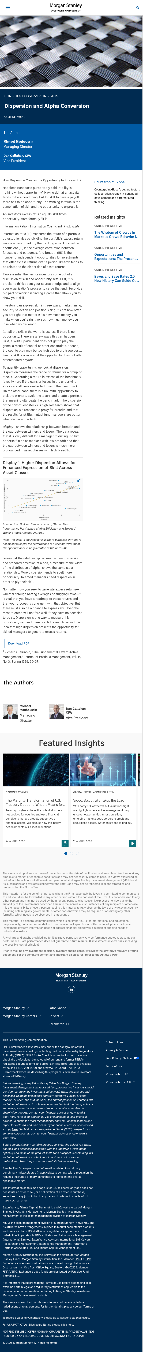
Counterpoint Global (110, 182)
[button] (65, 853)
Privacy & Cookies (117, 1050)
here (12, 1116)
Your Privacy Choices (120, 1058)
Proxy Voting (114, 1074)
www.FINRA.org (15, 1076)
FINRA (78, 1259)
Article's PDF (109, 955)
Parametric (56, 1024)
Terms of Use (114, 1066)
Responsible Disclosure (74, 1317)
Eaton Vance (57, 1008)
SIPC (88, 1259)
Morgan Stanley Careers (20, 1016)
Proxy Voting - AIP (118, 1082)
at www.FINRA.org (54, 1068)
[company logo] (66, 7)
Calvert (54, 1016)
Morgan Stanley (14, 1008)
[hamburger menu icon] (8, 7)
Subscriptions (114, 1042)
